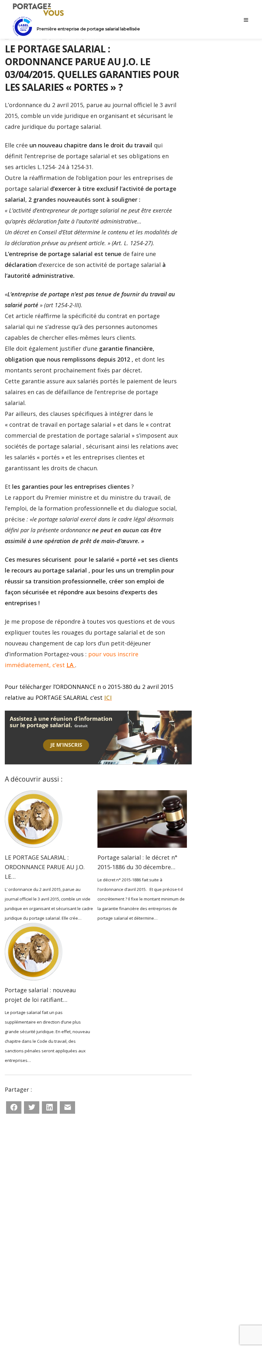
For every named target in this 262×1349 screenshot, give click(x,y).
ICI (108, 697)
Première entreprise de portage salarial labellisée (88, 28)
